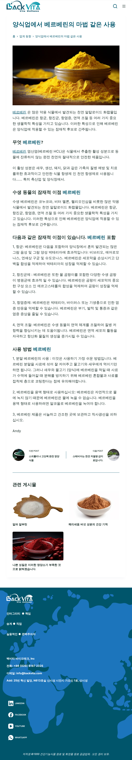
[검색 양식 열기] (115, 6)
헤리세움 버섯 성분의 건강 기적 (88, 524)
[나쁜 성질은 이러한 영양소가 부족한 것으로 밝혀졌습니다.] (38, 546)
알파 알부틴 (20, 524)
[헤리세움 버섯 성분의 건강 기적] (94, 505)
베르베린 (19, 112)
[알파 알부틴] (38, 505)
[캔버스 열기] (123, 6)
